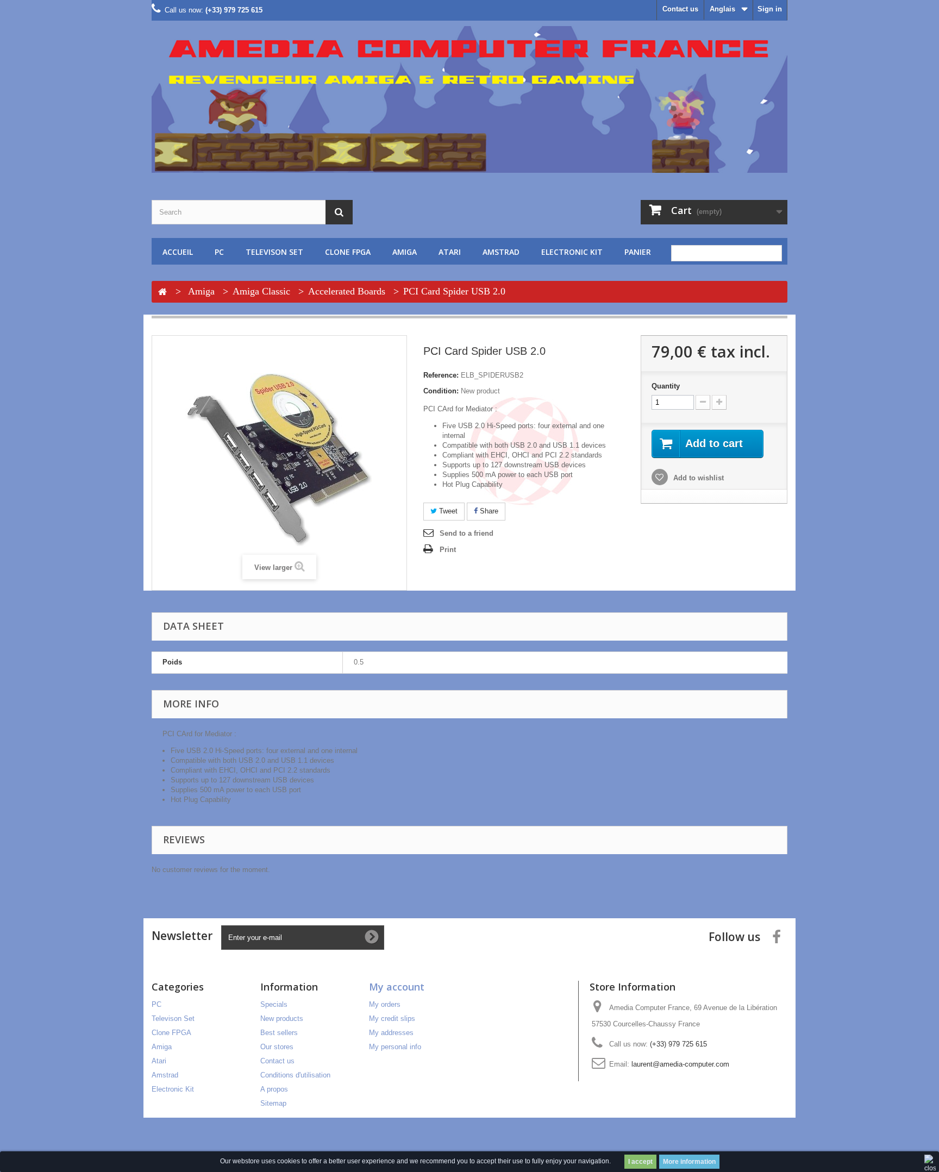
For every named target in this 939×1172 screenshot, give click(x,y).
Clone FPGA (348, 252)
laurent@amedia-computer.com (680, 1064)
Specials (273, 1004)
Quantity (666, 386)
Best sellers (279, 1033)
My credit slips (392, 1018)
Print (448, 550)
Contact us (680, 9)
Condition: (441, 391)
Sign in (770, 9)
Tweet (447, 511)
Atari (450, 252)
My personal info (395, 1047)
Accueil (177, 252)
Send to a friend (466, 533)
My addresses (391, 1033)
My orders (384, 1004)
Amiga (404, 252)
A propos (274, 1089)
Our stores (276, 1047)
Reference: (441, 375)
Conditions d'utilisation (295, 1075)
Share (488, 511)
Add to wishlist (697, 478)
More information (689, 1161)
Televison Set (274, 252)
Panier (637, 252)
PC (219, 252)
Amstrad (501, 252)
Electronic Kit (572, 252)
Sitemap (273, 1103)
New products (281, 1018)
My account (396, 986)
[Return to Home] (162, 292)
